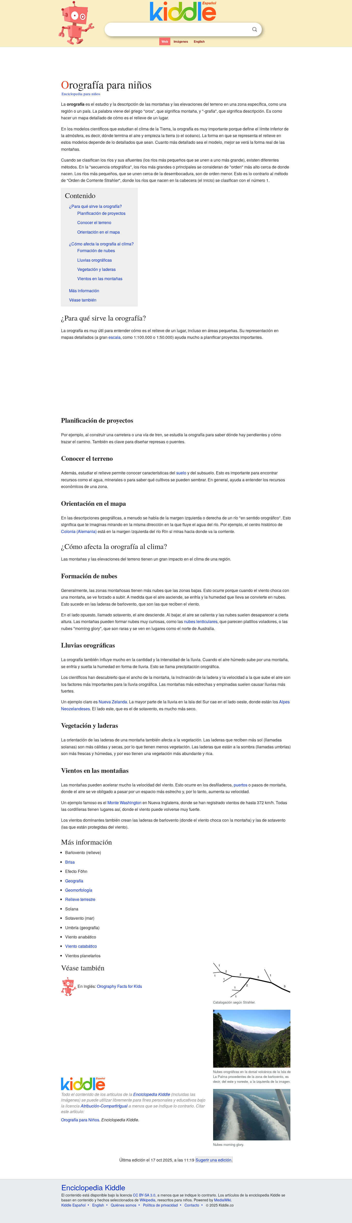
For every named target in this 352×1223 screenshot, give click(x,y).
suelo (181, 473)
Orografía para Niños (80, 1120)
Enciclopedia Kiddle (151, 1094)
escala (114, 337)
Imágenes (181, 41)
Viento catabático (81, 946)
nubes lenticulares (200, 621)
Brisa (70, 862)
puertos (240, 785)
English (199, 41)
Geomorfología (78, 890)
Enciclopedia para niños (81, 93)
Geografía (74, 881)
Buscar (254, 29)
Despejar (244, 29)
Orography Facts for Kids (119, 986)
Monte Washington (124, 802)
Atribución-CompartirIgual (104, 1106)
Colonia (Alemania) (79, 531)
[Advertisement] (175, 61)
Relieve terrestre (80, 899)
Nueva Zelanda (113, 702)
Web (165, 41)
